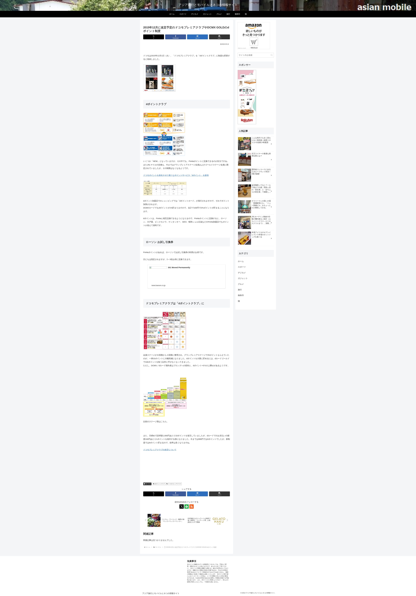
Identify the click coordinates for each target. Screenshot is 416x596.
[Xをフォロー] (181, 506)
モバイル (148, 484)
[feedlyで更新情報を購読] (186, 506)
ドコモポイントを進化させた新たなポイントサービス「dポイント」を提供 (176, 175)
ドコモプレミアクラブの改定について (159, 450)
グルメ (241, 284)
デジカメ (242, 273)
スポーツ (242, 267)
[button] (219, 36)
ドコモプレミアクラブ (174, 484)
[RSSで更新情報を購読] (191, 506)
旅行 (240, 290)
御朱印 (241, 295)
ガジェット (243, 278)
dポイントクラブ (160, 484)
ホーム (241, 261)
